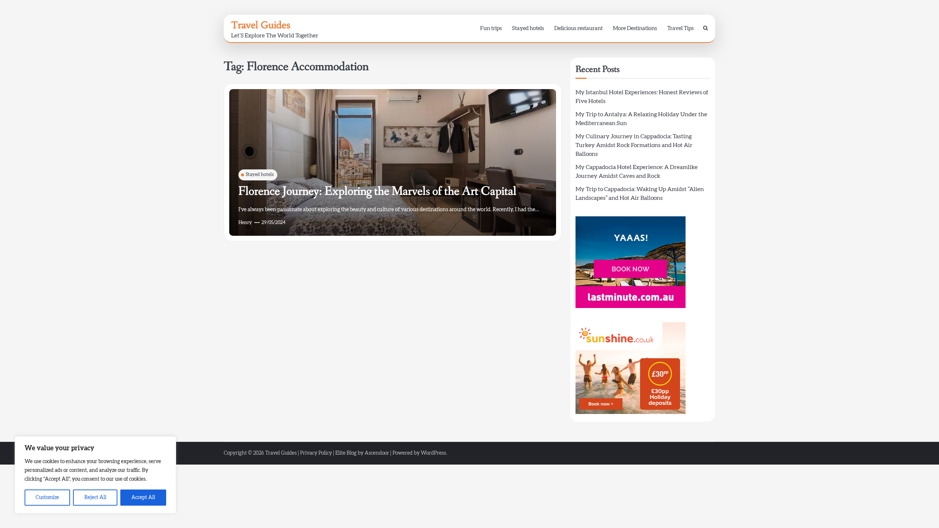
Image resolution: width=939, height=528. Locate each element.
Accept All (143, 497)
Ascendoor (377, 453)
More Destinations (635, 28)
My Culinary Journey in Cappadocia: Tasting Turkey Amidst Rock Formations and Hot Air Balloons (634, 145)
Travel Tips (680, 28)
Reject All (95, 497)
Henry (245, 222)
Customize (47, 497)
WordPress (433, 453)
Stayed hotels (528, 28)
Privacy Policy (316, 453)
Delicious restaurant (578, 28)
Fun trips (491, 28)
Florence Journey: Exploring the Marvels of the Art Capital (377, 191)
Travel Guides (260, 25)
